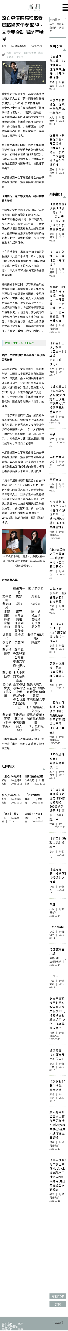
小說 (4, 818)
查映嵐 (10, 57)
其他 (51, 117)
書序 (51, 368)
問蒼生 (60, 24)
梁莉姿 (20, 57)
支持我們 (7, 1329)
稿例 (20, 1323)
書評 (51, 234)
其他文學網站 (10, 1326)
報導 (4, 46)
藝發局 (17, 52)
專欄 (27, 799)
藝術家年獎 (30, 52)
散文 (51, 439)
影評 (51, 82)
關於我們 (7, 1323)
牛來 (51, 24)
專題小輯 (54, 958)
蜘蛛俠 (52, 27)
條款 (20, 1329)
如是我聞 (29, 780)
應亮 (40, 52)
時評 (27, 818)
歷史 (51, 169)
